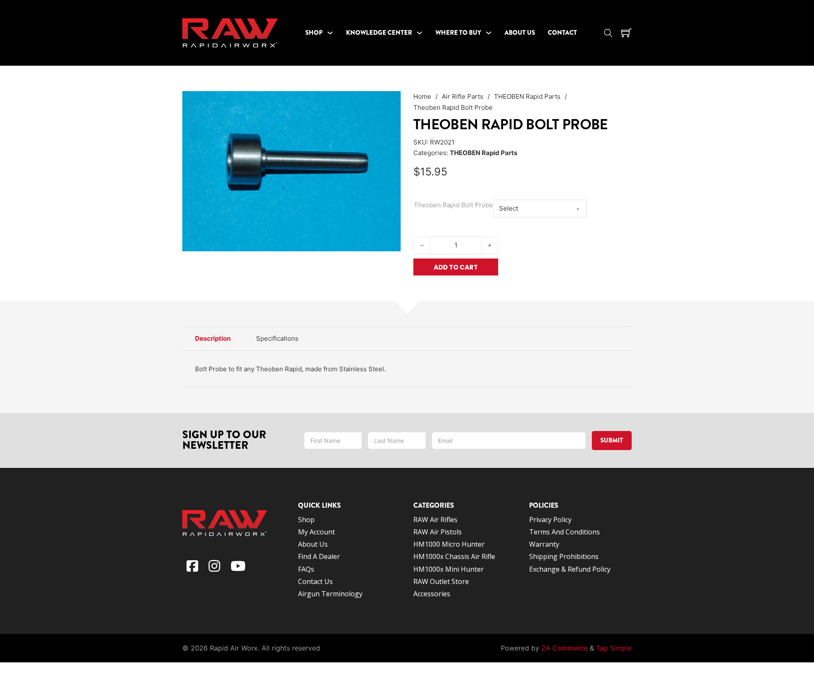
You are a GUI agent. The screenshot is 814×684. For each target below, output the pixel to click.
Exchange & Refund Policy (569, 569)
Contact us (315, 581)
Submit (611, 440)
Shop (314, 32)
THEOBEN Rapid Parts (527, 96)
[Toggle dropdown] (330, 32)
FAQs (306, 569)
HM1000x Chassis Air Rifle (454, 556)
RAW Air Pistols (437, 532)
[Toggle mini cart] (626, 33)
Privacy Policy (550, 519)
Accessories (431, 593)
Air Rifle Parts (462, 96)
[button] (389, 102)
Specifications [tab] (277, 338)
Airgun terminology (330, 593)
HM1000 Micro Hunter (449, 544)
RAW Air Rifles (435, 519)
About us (313, 544)
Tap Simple (614, 648)
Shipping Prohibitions (564, 556)
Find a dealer (319, 556)
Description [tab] (213, 338)
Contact (562, 32)
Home (422, 96)
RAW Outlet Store (441, 581)
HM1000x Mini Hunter (448, 569)
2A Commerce (564, 648)
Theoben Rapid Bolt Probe (453, 205)
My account (316, 532)
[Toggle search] (608, 33)
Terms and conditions (565, 532)
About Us (520, 32)
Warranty (544, 544)
